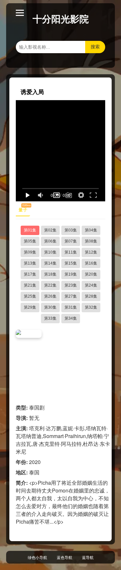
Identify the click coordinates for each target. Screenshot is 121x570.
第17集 (30, 274)
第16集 (91, 263)
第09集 (30, 252)
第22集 (50, 285)
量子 (24, 208)
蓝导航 (88, 557)
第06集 (50, 241)
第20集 (91, 274)
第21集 (30, 285)
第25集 (30, 296)
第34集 (71, 318)
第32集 (91, 307)
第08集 (91, 241)
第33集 (50, 318)
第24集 (91, 285)
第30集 (50, 307)
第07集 (71, 241)
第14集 (50, 263)
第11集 (71, 252)
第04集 (91, 230)
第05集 (30, 241)
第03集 (71, 230)
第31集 (71, 307)
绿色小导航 (37, 557)
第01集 (30, 230)
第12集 (91, 252)
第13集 (30, 263)
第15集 (71, 263)
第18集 (50, 274)
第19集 (71, 274)
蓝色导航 (64, 557)
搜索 (95, 46)
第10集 (50, 252)
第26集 (50, 296)
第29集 (30, 307)
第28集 (91, 296)
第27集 (71, 296)
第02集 (50, 230)
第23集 (71, 285)
